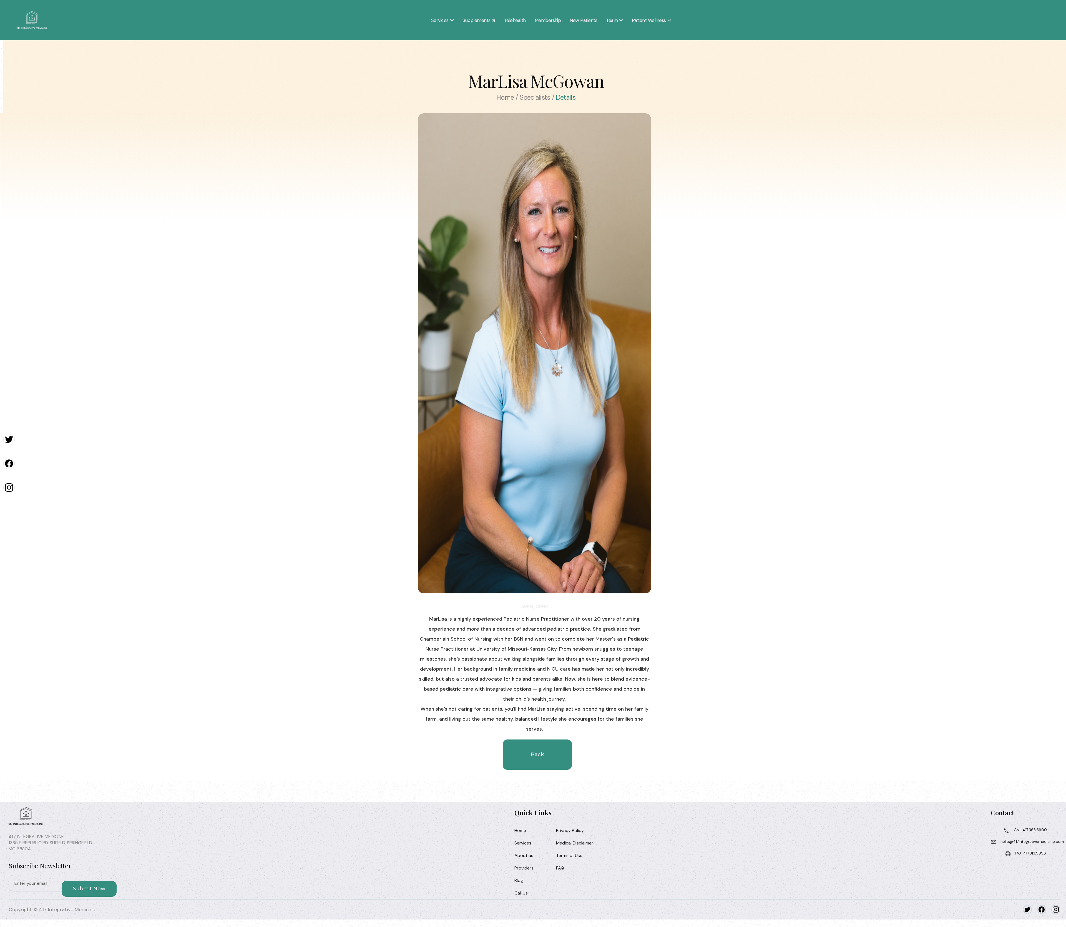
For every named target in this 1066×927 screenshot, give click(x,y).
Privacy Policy (570, 830)
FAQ (560, 868)
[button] (442, 20)
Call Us (521, 893)
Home (520, 830)
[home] (32, 20)
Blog (518, 880)
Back (537, 754)
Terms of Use (569, 855)
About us (523, 855)
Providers (524, 868)
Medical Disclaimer (574, 843)
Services (522, 843)
